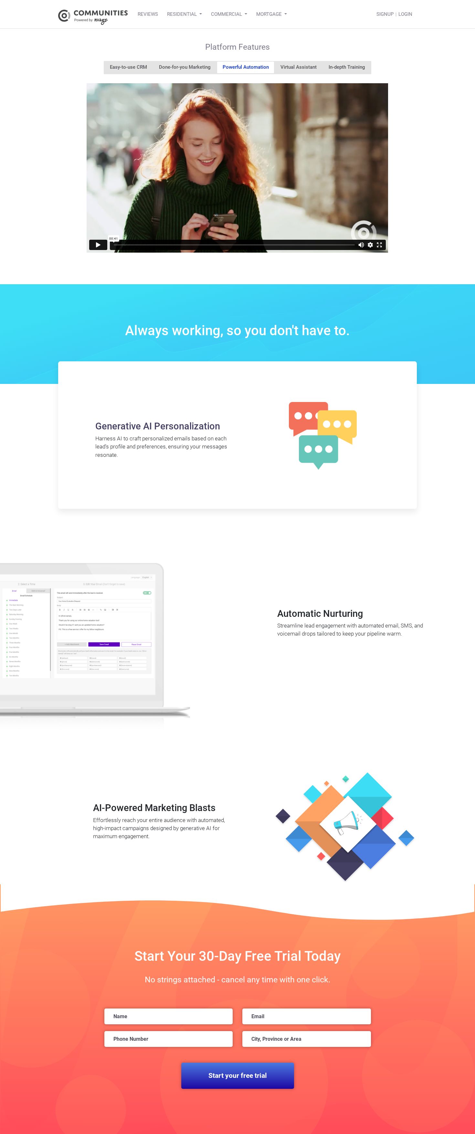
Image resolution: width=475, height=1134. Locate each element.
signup (385, 14)
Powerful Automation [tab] (246, 67)
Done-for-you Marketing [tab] (185, 67)
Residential (182, 14)
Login (405, 14)
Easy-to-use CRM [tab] (128, 67)
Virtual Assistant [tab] (298, 67)
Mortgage (269, 14)
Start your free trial (237, 1075)
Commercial (226, 14)
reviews (148, 14)
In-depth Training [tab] (347, 67)
